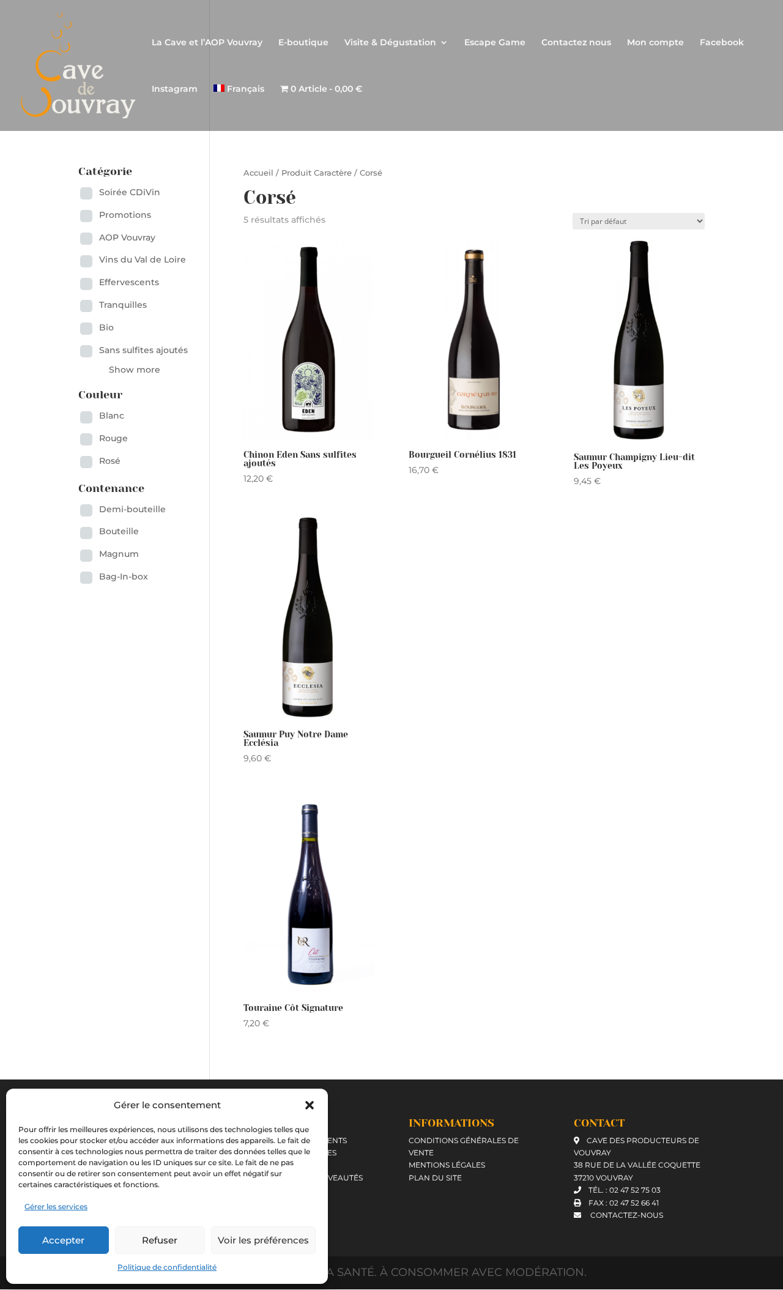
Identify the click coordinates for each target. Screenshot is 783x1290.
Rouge (113, 438)
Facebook (722, 43)
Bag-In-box (123, 576)
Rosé (110, 460)
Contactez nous (576, 43)
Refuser (159, 1240)
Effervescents (129, 282)
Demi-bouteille (132, 509)
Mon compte (655, 43)
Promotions (125, 214)
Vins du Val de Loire (142, 259)
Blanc (111, 415)
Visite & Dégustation (390, 43)
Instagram (175, 89)
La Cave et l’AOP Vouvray (207, 43)
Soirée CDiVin (129, 192)
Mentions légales (447, 1164)
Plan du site (435, 1177)
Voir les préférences (263, 1240)
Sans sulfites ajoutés (143, 350)
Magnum (119, 553)
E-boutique (303, 43)
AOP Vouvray (127, 237)
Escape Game (494, 43)
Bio (106, 327)
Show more (134, 369)
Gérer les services (55, 1206)
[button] (309, 1105)
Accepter (63, 1240)
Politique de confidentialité (167, 1267)
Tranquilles (123, 304)
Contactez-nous (625, 1215)
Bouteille (119, 531)
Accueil (258, 172)
